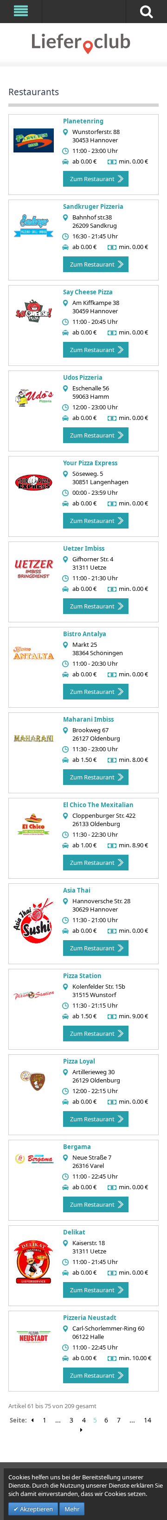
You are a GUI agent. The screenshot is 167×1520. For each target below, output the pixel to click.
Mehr (71, 1509)
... (58, 1420)
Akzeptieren (36, 1509)
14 (147, 1420)
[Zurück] (32, 1420)
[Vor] (81, 1430)
